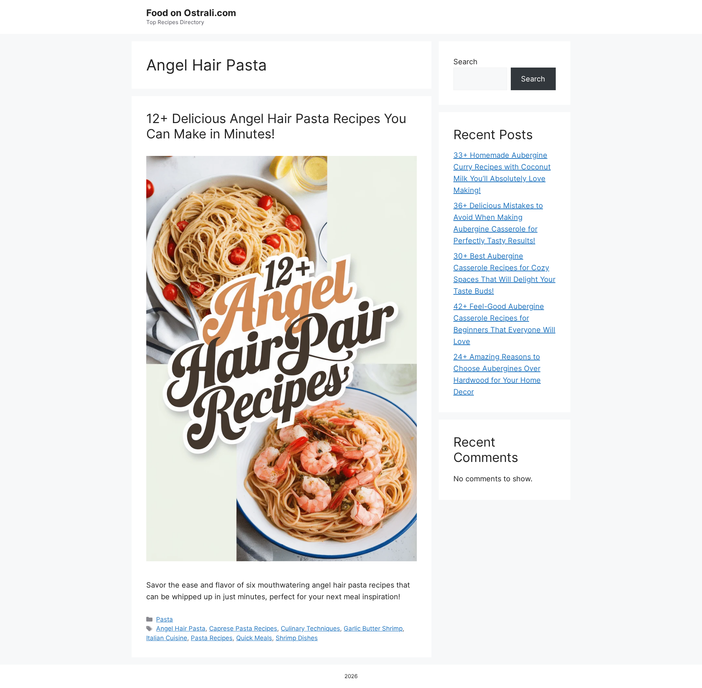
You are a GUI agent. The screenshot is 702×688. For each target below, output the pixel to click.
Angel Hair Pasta (180, 628)
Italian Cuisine (166, 638)
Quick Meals (254, 638)
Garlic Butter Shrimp (373, 628)
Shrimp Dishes (297, 638)
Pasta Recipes (212, 638)
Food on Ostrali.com (191, 12)
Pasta (164, 619)
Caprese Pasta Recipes (243, 628)
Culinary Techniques (310, 628)
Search (465, 61)
